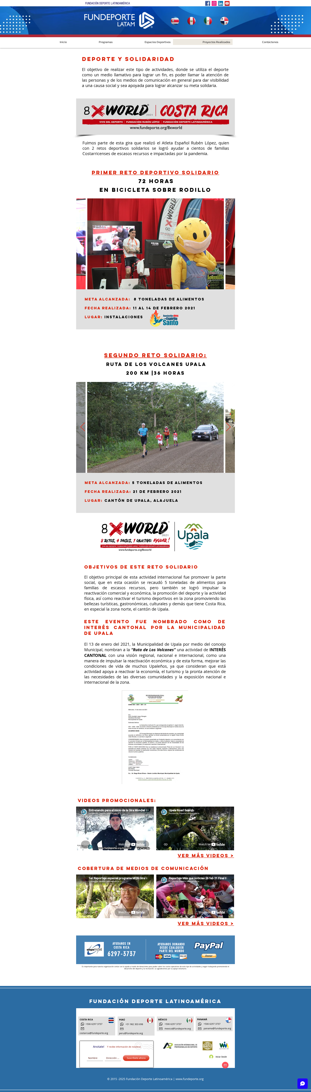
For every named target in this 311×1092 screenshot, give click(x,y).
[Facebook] (207, 3)
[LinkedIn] (220, 3)
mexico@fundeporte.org (178, 1028)
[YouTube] (227, 3)
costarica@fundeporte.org (94, 1033)
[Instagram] (214, 3)
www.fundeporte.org (190, 1079)
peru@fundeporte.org (131, 1033)
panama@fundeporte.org (217, 1028)
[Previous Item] (83, 244)
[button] (92, 42)
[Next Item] (228, 244)
